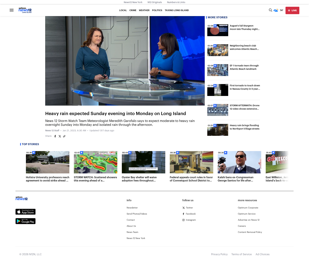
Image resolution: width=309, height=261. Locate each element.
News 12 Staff (52, 131)
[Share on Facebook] (55, 136)
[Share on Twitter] (59, 136)
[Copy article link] (64, 136)
